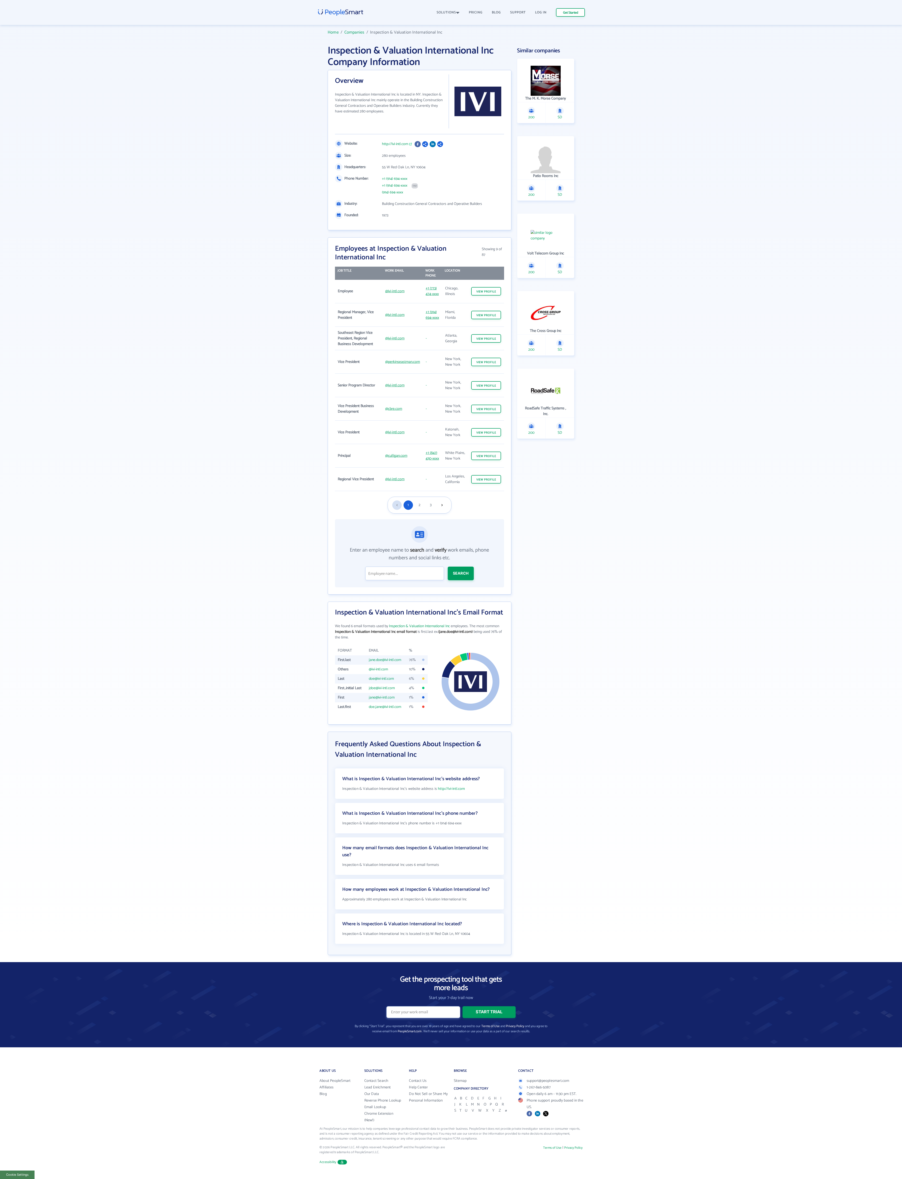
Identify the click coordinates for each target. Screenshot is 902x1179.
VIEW (486, 291)
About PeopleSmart (334, 1081)
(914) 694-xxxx (392, 192)
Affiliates (326, 1087)
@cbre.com (393, 409)
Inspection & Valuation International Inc (419, 626)
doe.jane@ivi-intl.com (385, 707)
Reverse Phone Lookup (382, 1100)
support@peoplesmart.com (548, 1081)
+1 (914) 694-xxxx (394, 179)
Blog (323, 1094)
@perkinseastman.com (402, 362)
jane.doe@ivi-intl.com (385, 660)
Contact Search (376, 1081)
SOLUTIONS (446, 12)
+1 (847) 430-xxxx (432, 456)
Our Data (371, 1094)
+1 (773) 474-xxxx (432, 291)
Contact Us (418, 1081)
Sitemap (460, 1081)
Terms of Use (490, 1026)
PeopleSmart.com (409, 1031)
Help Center (418, 1087)
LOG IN (541, 12)
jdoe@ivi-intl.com (382, 688)
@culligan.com (396, 456)
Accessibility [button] (327, 1162)
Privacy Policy (515, 1026)
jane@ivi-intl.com (382, 697)
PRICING (475, 12)
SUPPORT (518, 12)
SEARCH (461, 573)
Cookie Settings (17, 1174)
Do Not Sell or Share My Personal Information (428, 1097)
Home (333, 32)
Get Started (570, 12)
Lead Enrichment (377, 1087)
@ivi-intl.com (394, 291)
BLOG (496, 12)
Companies (354, 32)
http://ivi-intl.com (395, 144)
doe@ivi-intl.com (381, 679)
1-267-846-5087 (539, 1087)
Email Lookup (375, 1107)
